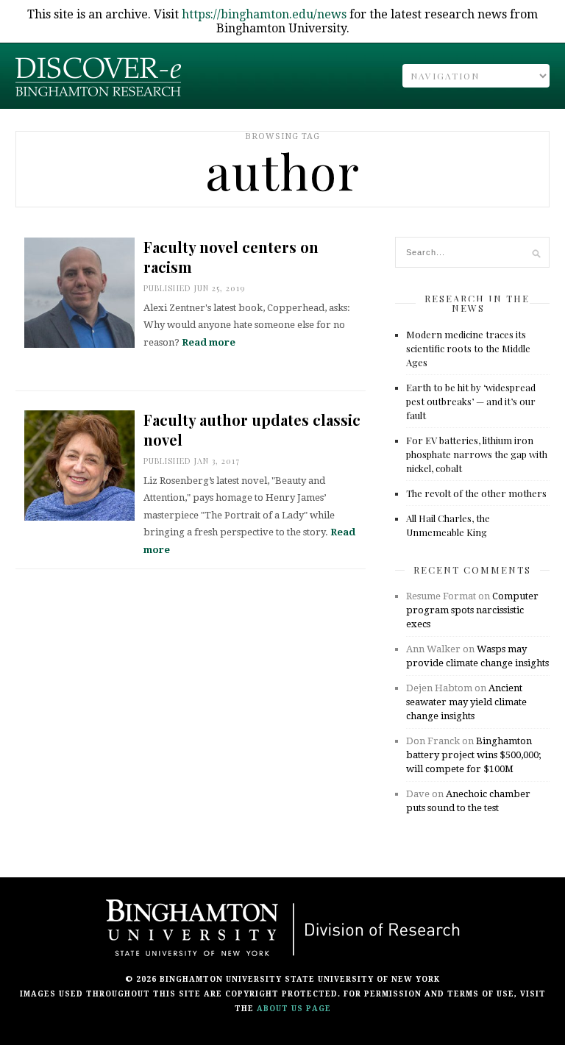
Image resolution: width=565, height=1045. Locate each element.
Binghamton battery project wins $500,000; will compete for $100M (473, 754)
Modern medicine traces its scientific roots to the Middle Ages (468, 348)
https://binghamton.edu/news (264, 14)
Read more (208, 342)
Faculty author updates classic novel (251, 429)
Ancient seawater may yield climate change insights (466, 701)
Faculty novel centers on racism (231, 257)
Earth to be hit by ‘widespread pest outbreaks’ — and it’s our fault (471, 401)
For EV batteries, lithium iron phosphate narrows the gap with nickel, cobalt (476, 454)
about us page (294, 1009)
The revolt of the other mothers (476, 493)
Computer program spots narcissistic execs (472, 610)
